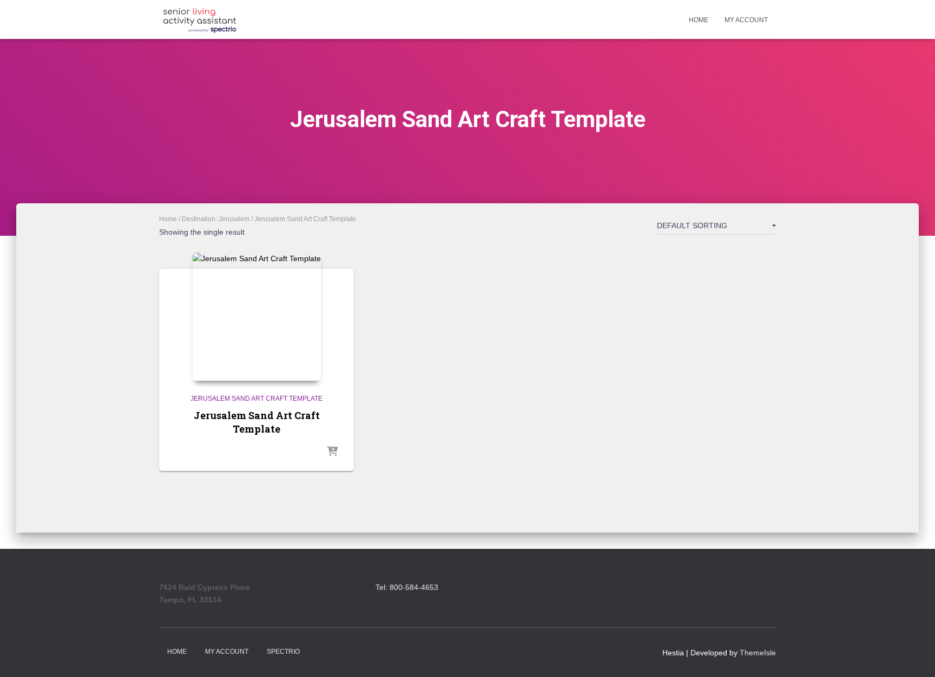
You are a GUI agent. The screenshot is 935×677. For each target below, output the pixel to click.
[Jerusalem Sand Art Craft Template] (257, 317)
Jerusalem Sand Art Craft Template (256, 398)
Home (698, 20)
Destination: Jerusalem (215, 219)
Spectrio (283, 651)
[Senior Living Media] (199, 19)
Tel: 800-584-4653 (407, 587)
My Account (746, 20)
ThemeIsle (758, 652)
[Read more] (332, 452)
